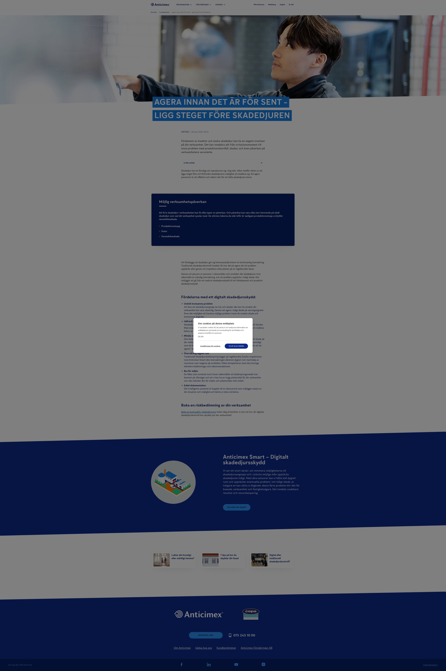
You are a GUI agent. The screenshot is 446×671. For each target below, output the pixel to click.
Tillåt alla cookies (236, 346)
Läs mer (200, 336)
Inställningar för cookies (210, 346)
